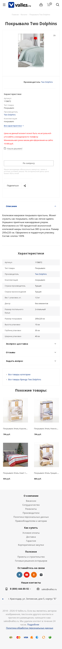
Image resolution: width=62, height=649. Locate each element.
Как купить (31, 527)
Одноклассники (34, 575)
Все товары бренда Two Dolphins (24, 379)
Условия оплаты (31, 532)
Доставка (31, 536)
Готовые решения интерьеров (31, 560)
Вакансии (31, 500)
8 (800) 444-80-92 (19, 588)
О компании (31, 495)
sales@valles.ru (49, 589)
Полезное (31, 551)
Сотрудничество (31, 504)
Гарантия (31, 540)
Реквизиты (31, 508)
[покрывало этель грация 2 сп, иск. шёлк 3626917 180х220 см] (46, 454)
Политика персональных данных (31, 516)
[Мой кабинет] (41, 4)
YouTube (27, 575)
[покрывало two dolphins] (31, 51)
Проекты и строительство (31, 556)
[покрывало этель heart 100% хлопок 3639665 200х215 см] (15, 454)
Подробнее (33, 624)
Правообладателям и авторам (31, 520)
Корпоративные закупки (31, 544)
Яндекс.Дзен (41, 575)
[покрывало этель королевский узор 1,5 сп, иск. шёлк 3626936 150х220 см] (15, 410)
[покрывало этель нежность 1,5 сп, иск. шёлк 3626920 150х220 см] (46, 410)
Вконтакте (19, 575)
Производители (31, 512)
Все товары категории (19, 374)
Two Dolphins (47, 82)
